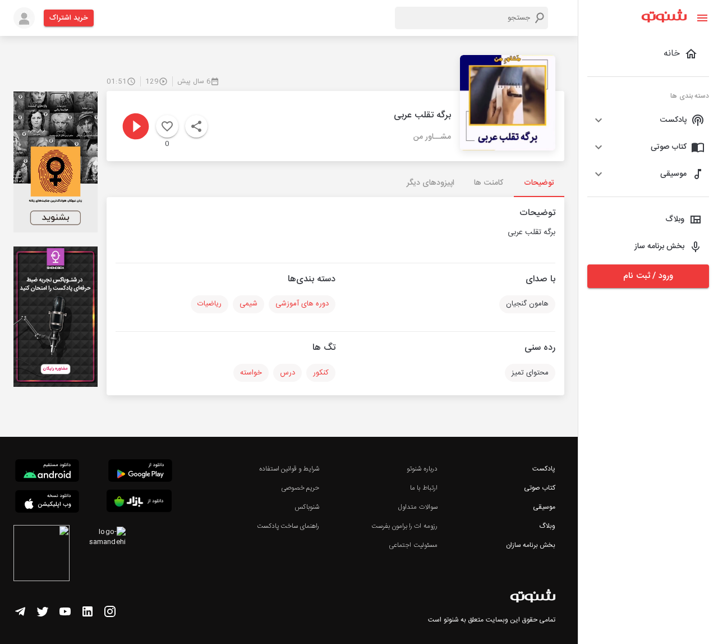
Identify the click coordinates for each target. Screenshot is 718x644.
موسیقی (544, 507)
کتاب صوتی (539, 488)
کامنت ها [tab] (488, 183)
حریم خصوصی (300, 488)
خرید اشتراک (68, 18)
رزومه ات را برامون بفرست (404, 526)
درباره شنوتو (422, 469)
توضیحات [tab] (539, 183)
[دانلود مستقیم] (47, 472)
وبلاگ (547, 526)
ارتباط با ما (423, 488)
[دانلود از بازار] (139, 503)
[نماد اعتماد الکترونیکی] (41, 554)
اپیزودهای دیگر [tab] (430, 183)
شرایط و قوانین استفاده (289, 469)
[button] (648, 120)
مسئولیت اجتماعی (413, 545)
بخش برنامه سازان (530, 545)
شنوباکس (306, 507)
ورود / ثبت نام (648, 276)
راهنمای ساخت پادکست (288, 526)
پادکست (543, 469)
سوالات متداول (417, 507)
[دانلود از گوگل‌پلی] (140, 472)
